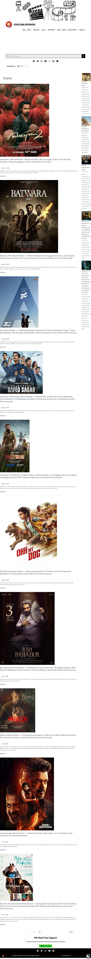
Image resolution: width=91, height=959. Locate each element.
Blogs (59, 30)
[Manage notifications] (3, 956)
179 (39, 932)
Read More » (3, 176)
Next (71, 932)
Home (24, 30)
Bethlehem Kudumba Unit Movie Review (85, 129)
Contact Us (82, 30)
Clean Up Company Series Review (86, 167)
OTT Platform (51, 30)
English (21, 66)
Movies (29, 30)
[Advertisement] (45, 42)
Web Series (36, 30)
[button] (29, 29)
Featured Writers (72, 30)
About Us (64, 30)
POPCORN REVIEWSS (24, 24)
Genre (43, 30)
